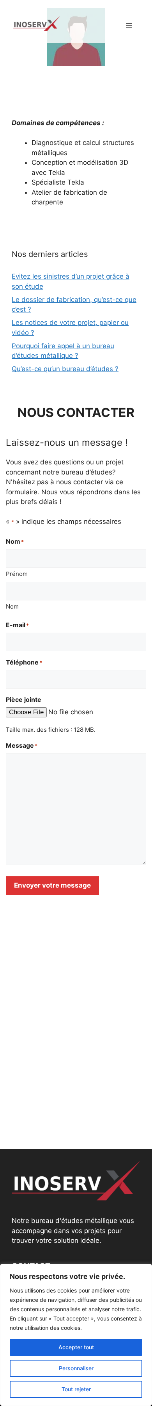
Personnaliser (76, 1368)
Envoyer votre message (52, 885)
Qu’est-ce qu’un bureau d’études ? (65, 369)
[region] (76, 1335)
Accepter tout (76, 1347)
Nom (12, 606)
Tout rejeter (76, 1389)
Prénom (17, 573)
